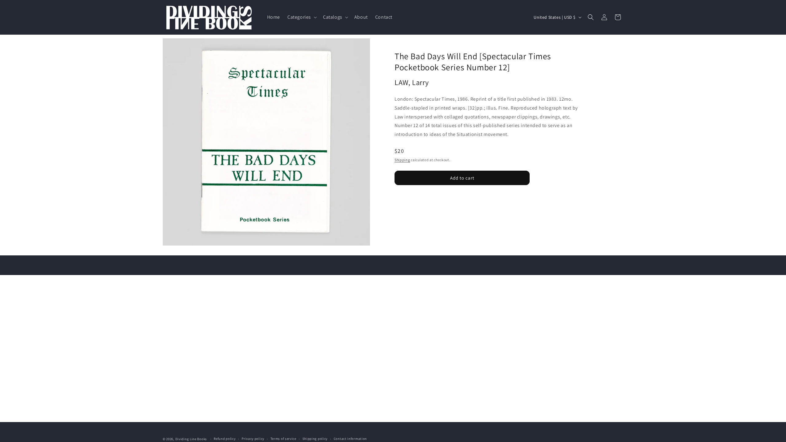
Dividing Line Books (191, 439)
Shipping (402, 159)
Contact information (350, 438)
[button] (301, 17)
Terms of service (283, 438)
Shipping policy (315, 438)
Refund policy (224, 438)
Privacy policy (253, 438)
